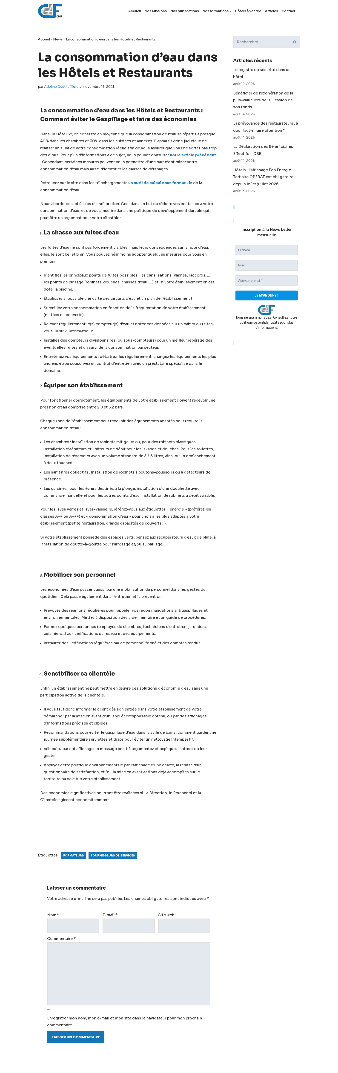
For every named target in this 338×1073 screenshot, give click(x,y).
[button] (230, 11)
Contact (288, 11)
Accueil (134, 11)
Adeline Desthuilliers (61, 87)
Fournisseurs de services (113, 855)
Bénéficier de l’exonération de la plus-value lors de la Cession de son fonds (263, 100)
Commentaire (61, 938)
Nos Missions (156, 11)
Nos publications (184, 11)
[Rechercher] (295, 42)
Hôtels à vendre (248, 11)
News (58, 39)
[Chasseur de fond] (50, 11)
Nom (53, 915)
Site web (166, 915)
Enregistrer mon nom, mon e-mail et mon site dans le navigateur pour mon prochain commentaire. (124, 1021)
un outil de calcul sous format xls (160, 182)
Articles (271, 11)
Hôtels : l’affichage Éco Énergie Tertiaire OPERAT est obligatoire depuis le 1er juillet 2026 (263, 177)
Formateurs (73, 855)
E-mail (110, 915)
